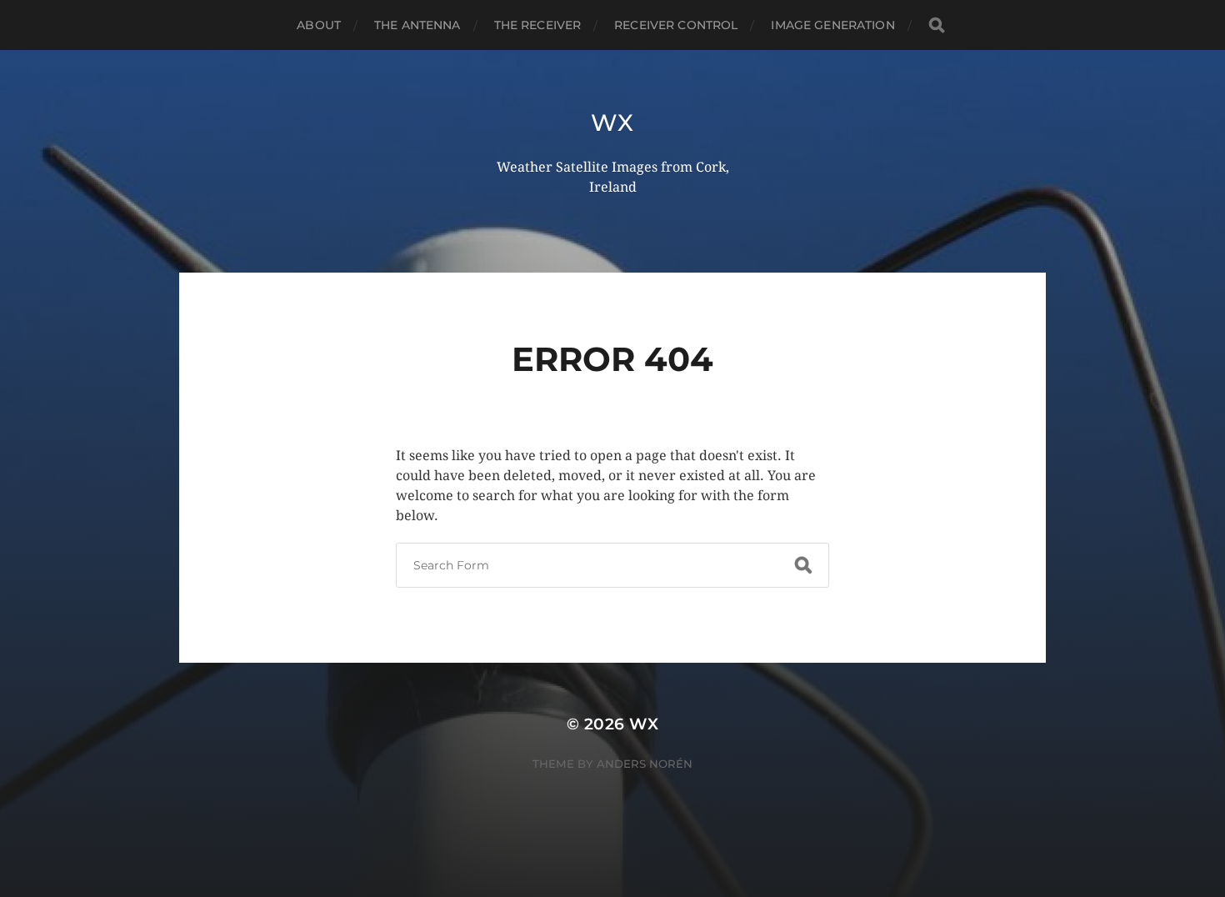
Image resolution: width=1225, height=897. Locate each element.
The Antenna (417, 25)
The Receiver (538, 25)
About (319, 25)
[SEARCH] (936, 25)
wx (612, 122)
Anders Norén (644, 763)
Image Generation (832, 25)
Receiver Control (676, 25)
